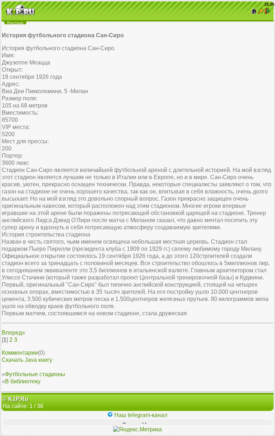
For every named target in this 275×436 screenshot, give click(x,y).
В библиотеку (22, 381)
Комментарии (20, 353)
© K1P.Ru (15, 399)
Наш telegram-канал (140, 415)
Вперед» (13, 333)
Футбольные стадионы (35, 374)
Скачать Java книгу (27, 360)
